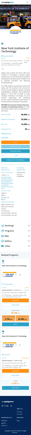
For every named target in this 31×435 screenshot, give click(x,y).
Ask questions (15, 151)
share (16, 155)
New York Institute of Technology (14, 266)
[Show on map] (24, 292)
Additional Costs (6, 133)
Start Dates (4, 137)
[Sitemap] (11, 406)
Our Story (19, 412)
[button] (15, 225)
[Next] (15, 275)
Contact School (15, 146)
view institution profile (15, 160)
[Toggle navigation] (27, 2)
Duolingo (3, 197)
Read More (15, 305)
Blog (18, 420)
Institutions (4, 420)
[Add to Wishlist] (3, 69)
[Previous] (4, 275)
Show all (26, 290)
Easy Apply (15, 388)
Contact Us (4, 425)
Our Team (19, 414)
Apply (15, 142)
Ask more (15, 300)
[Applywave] (7, 2)
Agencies (3, 423)
